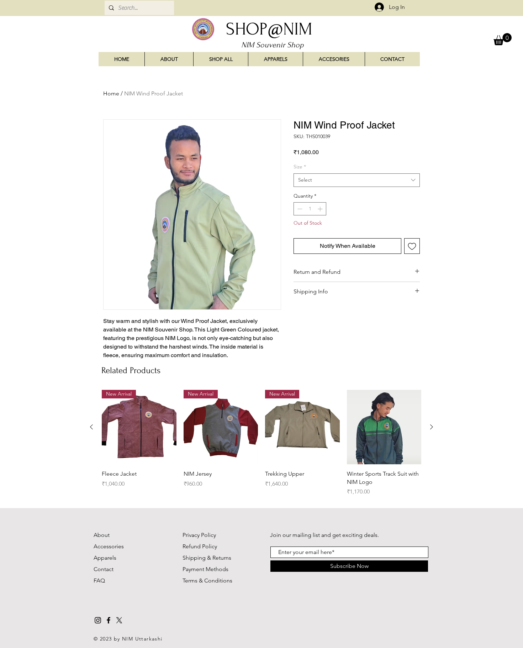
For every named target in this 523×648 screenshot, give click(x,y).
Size (300, 166)
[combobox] (357, 180)
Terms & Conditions (207, 580)
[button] (502, 39)
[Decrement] (299, 209)
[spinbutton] (309, 209)
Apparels (105, 557)
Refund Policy (200, 546)
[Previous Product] (91, 427)
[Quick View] (384, 427)
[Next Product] (431, 427)
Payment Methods (205, 569)
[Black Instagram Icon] (98, 620)
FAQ (99, 580)
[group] (261, 443)
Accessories (109, 546)
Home (111, 93)
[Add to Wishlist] (412, 246)
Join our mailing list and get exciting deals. (324, 535)
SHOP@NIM (269, 29)
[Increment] (320, 209)
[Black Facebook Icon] (108, 620)
